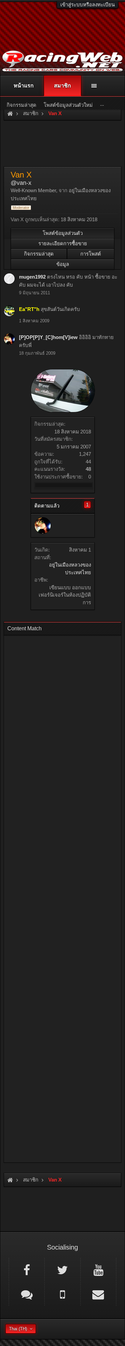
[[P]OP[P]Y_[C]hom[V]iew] (42, 525)
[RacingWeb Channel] (98, 1269)
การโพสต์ (90, 254)
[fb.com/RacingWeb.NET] (26, 1269)
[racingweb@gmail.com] (98, 1294)
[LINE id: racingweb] (26, 1294)
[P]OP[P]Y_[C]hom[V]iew (48, 337)
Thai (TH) (18, 1328)
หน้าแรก (24, 85)
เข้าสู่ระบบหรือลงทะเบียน (87, 4)
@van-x (21, 183)
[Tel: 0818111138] (62, 1294)
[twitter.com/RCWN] (62, 1269)
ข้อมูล (62, 264)
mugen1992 (32, 277)
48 (88, 469)
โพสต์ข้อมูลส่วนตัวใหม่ (68, 105)
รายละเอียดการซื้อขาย (62, 243)
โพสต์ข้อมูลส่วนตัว (63, 233)
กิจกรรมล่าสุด (39, 254)
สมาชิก (62, 85)
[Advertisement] (62, 896)
